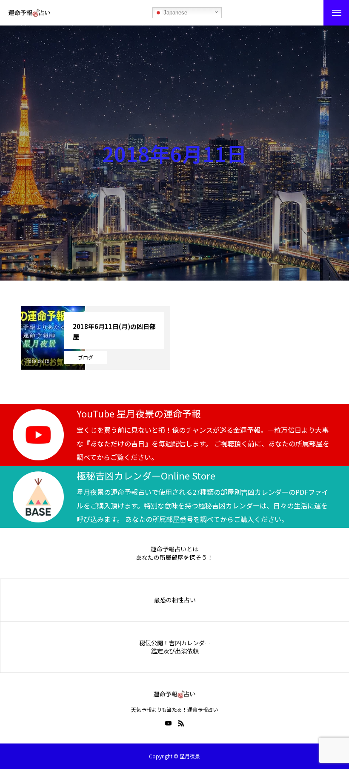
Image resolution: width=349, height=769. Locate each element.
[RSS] (181, 723)
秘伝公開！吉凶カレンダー (175, 643)
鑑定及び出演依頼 (175, 651)
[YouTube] (168, 723)
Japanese (174, 12)
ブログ (85, 357)
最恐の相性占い (175, 600)
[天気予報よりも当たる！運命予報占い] (29, 13)
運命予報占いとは (174, 549)
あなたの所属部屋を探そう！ (174, 557)
